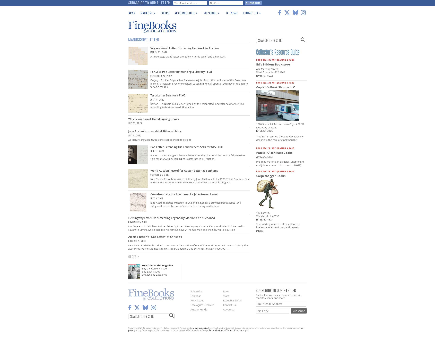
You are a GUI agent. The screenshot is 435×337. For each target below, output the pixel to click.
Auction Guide (198, 309)
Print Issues (197, 300)
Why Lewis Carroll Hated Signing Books (153, 119)
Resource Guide (183, 14)
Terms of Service (234, 330)
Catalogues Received (202, 305)
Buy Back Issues (151, 271)
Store (165, 13)
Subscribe (209, 14)
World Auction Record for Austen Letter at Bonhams (184, 170)
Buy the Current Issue (154, 268)
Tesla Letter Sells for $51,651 (168, 95)
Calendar (231, 13)
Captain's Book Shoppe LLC (275, 87)
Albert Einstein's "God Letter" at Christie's (155, 237)
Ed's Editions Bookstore (273, 64)
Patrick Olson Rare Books (274, 153)
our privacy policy (199, 327)
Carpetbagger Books (270, 176)
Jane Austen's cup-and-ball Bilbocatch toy (155, 131)
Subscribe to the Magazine (157, 265)
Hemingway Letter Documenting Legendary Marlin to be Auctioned (171, 218)
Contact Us (249, 14)
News (131, 13)
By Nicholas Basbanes (154, 274)
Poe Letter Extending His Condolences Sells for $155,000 (186, 147)
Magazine (145, 14)
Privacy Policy (215, 330)
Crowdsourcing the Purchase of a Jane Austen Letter (184, 194)
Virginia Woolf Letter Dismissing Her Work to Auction (184, 48)
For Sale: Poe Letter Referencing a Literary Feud (181, 72)
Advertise (228, 309)
